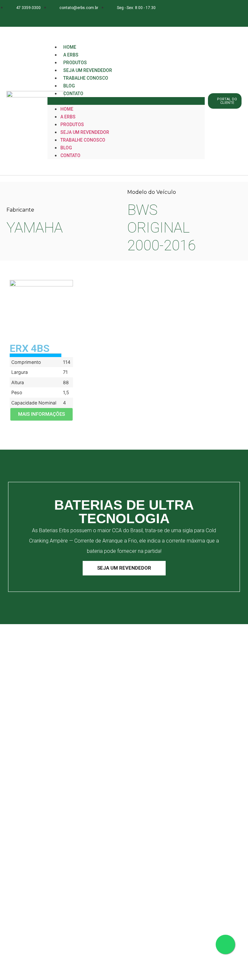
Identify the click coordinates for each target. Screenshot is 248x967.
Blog (66, 147)
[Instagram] (45, 17)
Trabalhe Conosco (85, 78)
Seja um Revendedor (84, 132)
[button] (126, 101)
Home (66, 109)
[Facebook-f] (32, 17)
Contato (73, 93)
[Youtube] (70, 17)
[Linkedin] (58, 17)
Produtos (72, 124)
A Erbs (68, 116)
